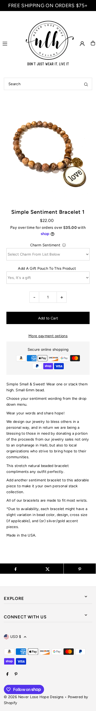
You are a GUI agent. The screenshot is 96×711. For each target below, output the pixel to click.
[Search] (86, 84)
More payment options (48, 336)
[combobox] (48, 84)
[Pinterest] (16, 674)
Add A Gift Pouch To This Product (47, 268)
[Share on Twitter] (47, 568)
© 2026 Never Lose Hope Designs (34, 697)
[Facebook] (7, 674)
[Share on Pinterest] (80, 568)
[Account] (82, 43)
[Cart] (93, 43)
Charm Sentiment (45, 245)
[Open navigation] (10, 43)
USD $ (15, 636)
